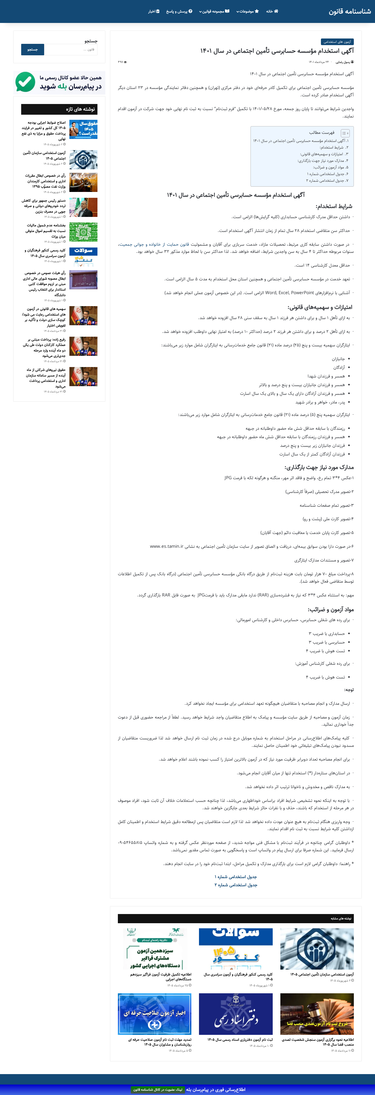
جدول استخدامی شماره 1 (325, 174)
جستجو (91, 41)
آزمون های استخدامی (337, 41)
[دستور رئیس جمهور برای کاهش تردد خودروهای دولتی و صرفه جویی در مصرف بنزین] (83, 207)
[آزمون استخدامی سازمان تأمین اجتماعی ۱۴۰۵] (317, 949)
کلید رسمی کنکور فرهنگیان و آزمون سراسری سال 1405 (238, 977)
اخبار (152, 11)
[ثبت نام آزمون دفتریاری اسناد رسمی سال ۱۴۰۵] (235, 1014)
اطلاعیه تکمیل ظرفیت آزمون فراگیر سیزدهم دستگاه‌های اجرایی (160, 977)
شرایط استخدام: (332, 147)
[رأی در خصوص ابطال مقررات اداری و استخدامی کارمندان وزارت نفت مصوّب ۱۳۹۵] (83, 182)
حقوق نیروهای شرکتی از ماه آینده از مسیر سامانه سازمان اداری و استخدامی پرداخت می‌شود (46, 378)
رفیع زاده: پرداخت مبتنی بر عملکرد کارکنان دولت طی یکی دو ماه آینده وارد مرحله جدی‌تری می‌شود (44, 348)
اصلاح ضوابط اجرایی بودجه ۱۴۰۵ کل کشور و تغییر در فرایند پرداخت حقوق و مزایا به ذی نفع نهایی (44, 131)
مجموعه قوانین (213, 11)
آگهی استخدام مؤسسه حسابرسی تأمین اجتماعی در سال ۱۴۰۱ (299, 141)
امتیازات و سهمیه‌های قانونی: (322, 154)
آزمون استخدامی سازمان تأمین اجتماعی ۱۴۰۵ (322, 974)
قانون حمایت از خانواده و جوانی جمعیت (154, 244)
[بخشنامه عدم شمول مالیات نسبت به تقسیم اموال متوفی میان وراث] (83, 232)
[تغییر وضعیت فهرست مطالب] (342, 133)
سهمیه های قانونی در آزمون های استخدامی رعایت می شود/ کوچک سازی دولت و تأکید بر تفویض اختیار (44, 317)
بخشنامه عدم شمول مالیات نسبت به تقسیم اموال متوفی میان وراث (46, 231)
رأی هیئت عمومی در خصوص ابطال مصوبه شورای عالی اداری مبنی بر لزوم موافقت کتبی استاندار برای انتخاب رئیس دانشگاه (44, 284)
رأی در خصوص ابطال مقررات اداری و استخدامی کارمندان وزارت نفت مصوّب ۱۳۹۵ (45, 181)
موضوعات (247, 11)
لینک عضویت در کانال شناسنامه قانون (157, 1089)
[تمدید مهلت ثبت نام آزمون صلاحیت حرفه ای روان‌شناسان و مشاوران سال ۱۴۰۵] (154, 1014)
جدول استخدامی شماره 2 (325, 181)
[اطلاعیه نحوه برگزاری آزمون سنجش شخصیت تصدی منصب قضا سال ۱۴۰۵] (317, 1014)
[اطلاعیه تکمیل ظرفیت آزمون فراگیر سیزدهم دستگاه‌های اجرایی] (154, 949)
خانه (270, 11)
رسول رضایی (343, 62)
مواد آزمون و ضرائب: (328, 167)
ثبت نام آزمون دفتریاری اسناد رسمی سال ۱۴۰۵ (240, 1039)
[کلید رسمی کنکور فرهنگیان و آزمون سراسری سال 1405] (235, 949)
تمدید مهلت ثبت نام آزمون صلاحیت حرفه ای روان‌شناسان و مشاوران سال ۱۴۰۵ (159, 1042)
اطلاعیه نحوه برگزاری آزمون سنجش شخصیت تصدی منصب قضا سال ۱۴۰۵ (318, 1042)
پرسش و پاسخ (177, 11)
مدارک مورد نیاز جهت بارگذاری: (320, 161)
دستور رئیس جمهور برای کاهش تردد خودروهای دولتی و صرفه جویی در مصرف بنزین (44, 206)
